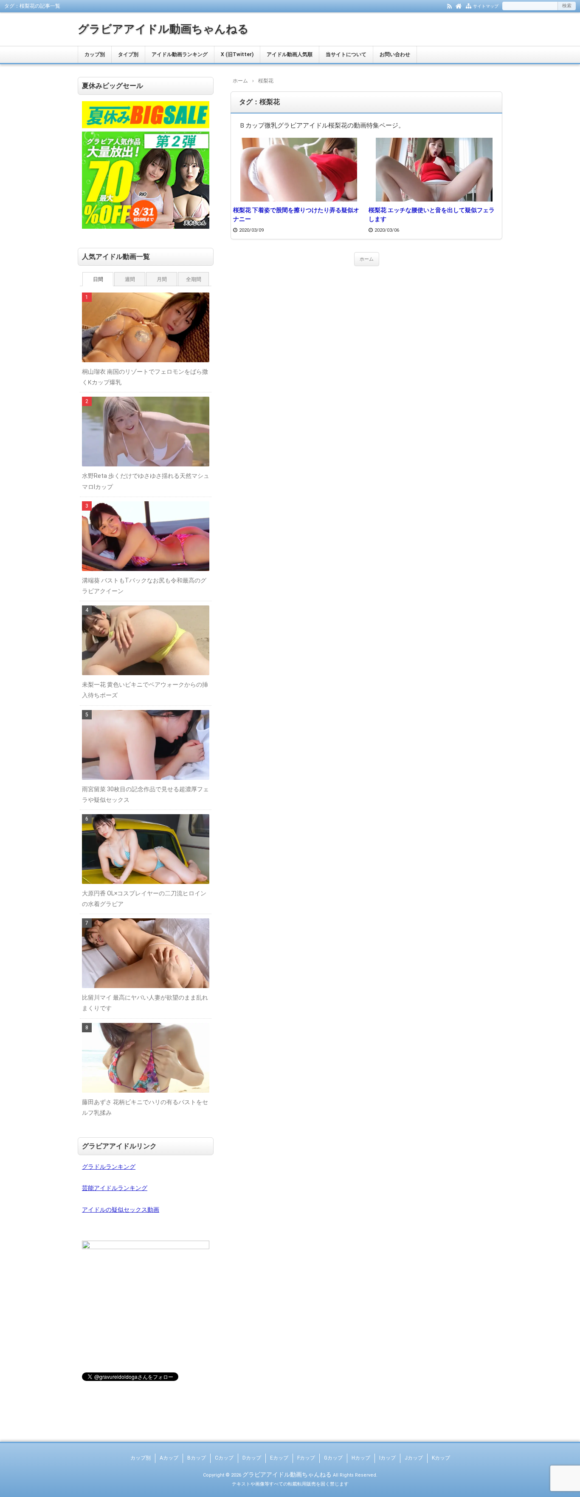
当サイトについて (346, 54)
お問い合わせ (395, 54)
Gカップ (333, 1458)
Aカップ (169, 1458)
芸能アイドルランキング (114, 1188)
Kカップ (441, 1458)
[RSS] (449, 6)
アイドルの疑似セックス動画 (120, 1209)
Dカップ (251, 1458)
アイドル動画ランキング (180, 54)
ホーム (367, 259)
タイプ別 (128, 54)
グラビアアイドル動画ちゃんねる (163, 29)
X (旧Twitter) (237, 54)
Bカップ (196, 1458)
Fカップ (306, 1458)
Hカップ (361, 1458)
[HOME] (459, 6)
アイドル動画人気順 (290, 54)
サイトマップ (485, 6)
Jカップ (414, 1458)
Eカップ (279, 1458)
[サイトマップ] (468, 6)
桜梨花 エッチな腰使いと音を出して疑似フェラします (432, 214)
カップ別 (94, 54)
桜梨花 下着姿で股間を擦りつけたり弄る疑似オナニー (296, 214)
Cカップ (224, 1458)
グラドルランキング (108, 1166)
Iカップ (387, 1458)
